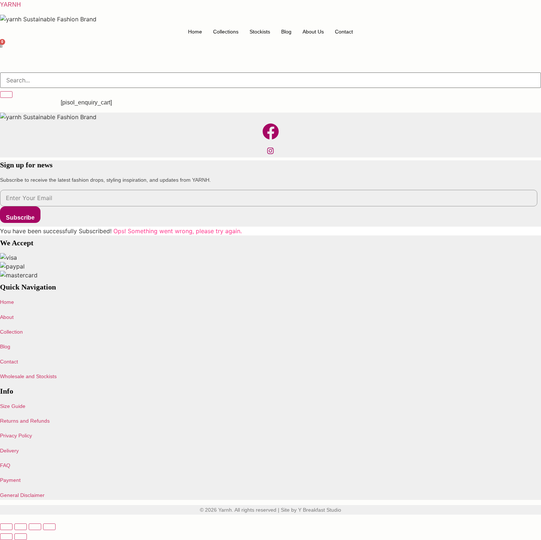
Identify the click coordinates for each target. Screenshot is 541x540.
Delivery (9, 451)
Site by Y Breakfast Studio (311, 510)
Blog (286, 32)
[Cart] (1, 46)
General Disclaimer (22, 495)
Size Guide (12, 406)
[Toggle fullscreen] (20, 526)
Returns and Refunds (25, 421)
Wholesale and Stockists (28, 376)
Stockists (260, 32)
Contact (344, 32)
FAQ (5, 465)
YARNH (10, 4)
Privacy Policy (16, 435)
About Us (313, 32)
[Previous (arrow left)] (6, 536)
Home (195, 32)
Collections (225, 32)
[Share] (35, 526)
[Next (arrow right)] (20, 536)
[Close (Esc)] (49, 526)
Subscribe (20, 217)
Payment (10, 480)
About (7, 317)
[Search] (6, 94)
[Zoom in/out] (6, 526)
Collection (11, 332)
